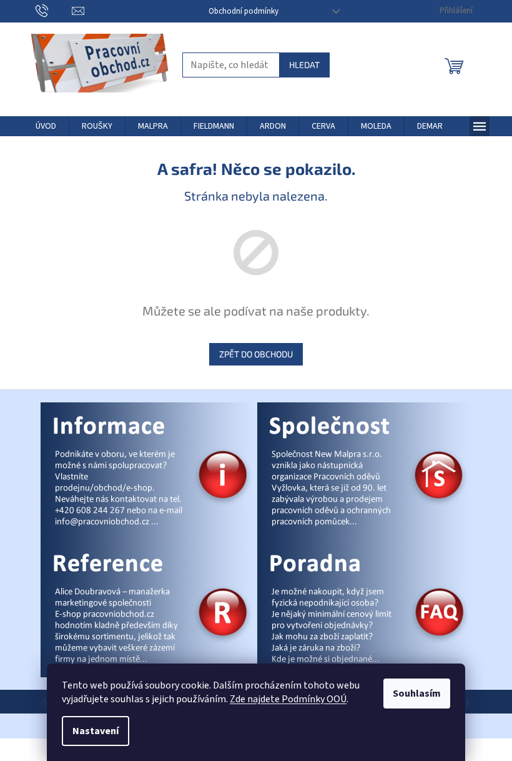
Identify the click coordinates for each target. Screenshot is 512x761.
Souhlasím (417, 693)
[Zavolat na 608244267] (54, 10)
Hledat (304, 64)
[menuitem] (46, 126)
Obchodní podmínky (243, 11)
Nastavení (95, 731)
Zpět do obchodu (256, 354)
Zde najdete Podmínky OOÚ (288, 699)
